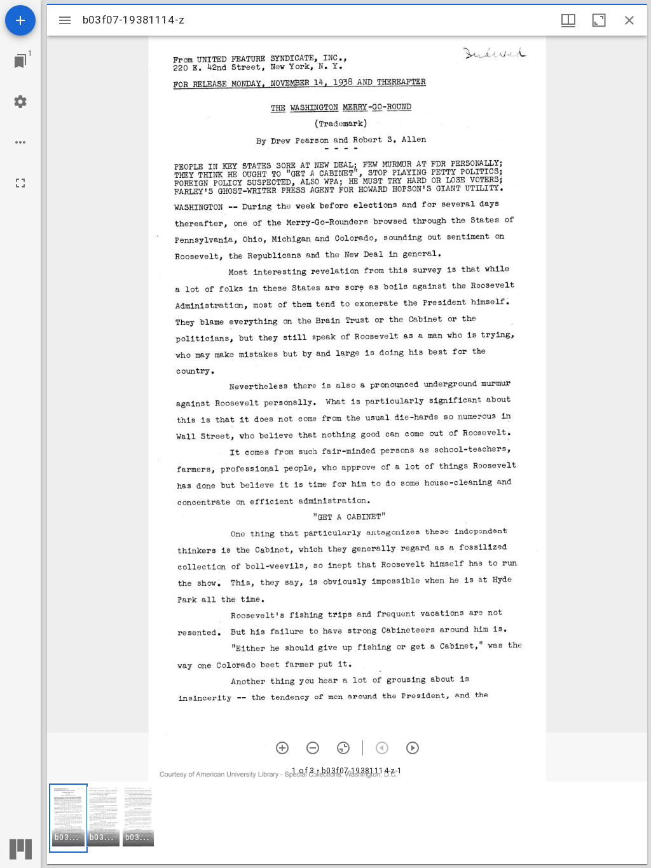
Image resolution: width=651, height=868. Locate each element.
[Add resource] (20, 20)
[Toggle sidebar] (65, 20)
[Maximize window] (599, 20)
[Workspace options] (20, 142)
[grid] (347, 823)
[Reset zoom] (343, 748)
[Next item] (412, 748)
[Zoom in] (282, 748)
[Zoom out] (313, 748)
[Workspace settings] (20, 101)
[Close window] (629, 20)
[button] (68, 818)
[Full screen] (20, 183)
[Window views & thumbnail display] (568, 20)
